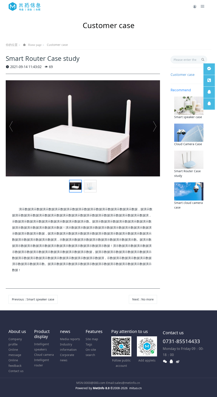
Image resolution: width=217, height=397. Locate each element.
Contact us (16, 371)
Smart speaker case (188, 117)
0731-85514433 (181, 341)
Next (143, 299)
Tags (89, 344)
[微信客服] (209, 69)
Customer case (57, 45)
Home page (35, 44)
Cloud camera (44, 355)
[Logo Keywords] (24, 6)
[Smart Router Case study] (188, 159)
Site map (92, 339)
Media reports (70, 339)
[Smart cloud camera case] (188, 191)
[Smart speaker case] (188, 105)
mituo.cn (135, 388)
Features (94, 331)
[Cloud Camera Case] (188, 132)
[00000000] (209, 80)
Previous (33, 299)
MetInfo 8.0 (101, 388)
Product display (42, 334)
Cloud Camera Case (188, 144)
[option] (83, 128)
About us (17, 331)
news (65, 331)
